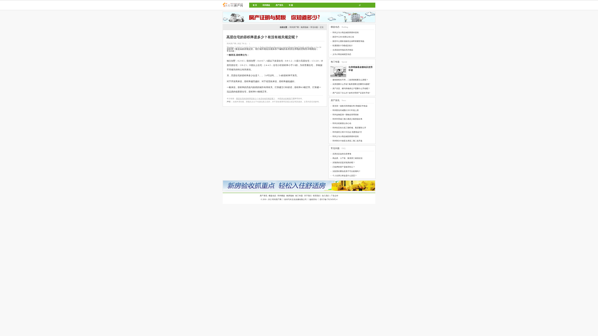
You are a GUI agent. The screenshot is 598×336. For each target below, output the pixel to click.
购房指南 (304, 27)
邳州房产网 (294, 27)
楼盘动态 (335, 27)
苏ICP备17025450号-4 (328, 199)
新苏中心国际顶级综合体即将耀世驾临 (348, 41)
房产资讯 (279, 5)
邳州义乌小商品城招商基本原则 (345, 32)
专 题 (291, 5)
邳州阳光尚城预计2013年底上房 (345, 110)
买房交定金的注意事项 (341, 154)
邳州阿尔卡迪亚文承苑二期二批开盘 (347, 141)
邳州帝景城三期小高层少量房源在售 (347, 119)
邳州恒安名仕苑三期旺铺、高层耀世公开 (349, 128)
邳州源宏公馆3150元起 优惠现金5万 (347, 132)
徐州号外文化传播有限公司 (295, 199)
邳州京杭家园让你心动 (341, 123)
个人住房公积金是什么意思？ (344, 176)
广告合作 (334, 196)
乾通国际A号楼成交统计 (342, 45)
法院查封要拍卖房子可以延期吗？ (346, 171)
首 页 (255, 5)
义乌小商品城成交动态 (341, 54)
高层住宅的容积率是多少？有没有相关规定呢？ (255, 99)
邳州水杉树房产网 (287, 99)
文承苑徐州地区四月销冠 (342, 50)
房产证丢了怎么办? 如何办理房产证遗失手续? (351, 93)
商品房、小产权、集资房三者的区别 (347, 158)
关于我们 (308, 196)
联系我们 (316, 196)
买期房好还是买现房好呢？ (343, 162)
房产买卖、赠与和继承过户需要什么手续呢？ (351, 88)
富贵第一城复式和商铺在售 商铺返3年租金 (350, 106)
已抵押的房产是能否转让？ (343, 167)
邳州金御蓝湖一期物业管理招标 (345, 115)
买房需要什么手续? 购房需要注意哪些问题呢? (351, 84)
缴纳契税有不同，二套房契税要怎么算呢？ (350, 80)
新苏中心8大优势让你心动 (343, 37)
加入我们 (325, 196)
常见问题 (314, 27)
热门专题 (335, 62)
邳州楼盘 (266, 5)
